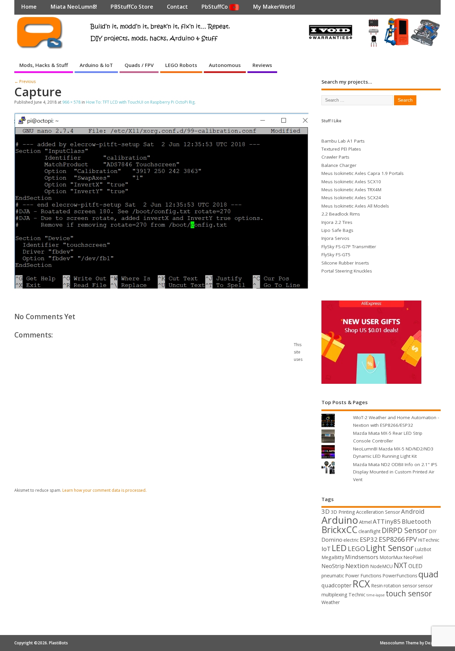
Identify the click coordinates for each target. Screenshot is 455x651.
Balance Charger (338, 165)
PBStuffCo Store (131, 6)
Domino (331, 539)
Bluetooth (416, 521)
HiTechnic (428, 540)
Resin (377, 585)
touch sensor (409, 593)
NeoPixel (413, 557)
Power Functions (363, 575)
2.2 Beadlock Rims (340, 214)
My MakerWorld (274, 6)
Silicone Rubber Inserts (345, 263)
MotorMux (390, 557)
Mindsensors (361, 557)
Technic (356, 594)
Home (29, 6)
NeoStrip (332, 566)
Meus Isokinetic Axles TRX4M (351, 190)
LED (339, 547)
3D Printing (343, 512)
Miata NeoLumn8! (73, 6)
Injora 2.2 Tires (336, 222)
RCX (361, 583)
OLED (415, 566)
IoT (326, 548)
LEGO (356, 548)
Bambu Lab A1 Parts (343, 141)
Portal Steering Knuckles (346, 271)
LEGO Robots (181, 65)
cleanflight (369, 531)
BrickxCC (339, 530)
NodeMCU (381, 566)
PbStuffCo (215, 6)
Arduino (339, 520)
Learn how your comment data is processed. (104, 490)
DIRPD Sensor (405, 530)
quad (428, 574)
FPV (411, 539)
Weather (330, 602)
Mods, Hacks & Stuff (43, 65)
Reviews (262, 65)
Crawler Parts (335, 157)
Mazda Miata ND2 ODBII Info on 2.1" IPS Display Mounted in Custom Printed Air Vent (395, 471)
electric (351, 540)
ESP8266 (392, 539)
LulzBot (423, 549)
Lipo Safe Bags (337, 230)
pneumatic (332, 575)
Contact (177, 6)
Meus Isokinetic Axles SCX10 (351, 182)
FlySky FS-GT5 (335, 255)
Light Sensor (390, 547)
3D (325, 511)
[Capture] (161, 286)
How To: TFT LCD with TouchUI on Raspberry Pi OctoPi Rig (140, 102)
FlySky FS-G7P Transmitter (348, 247)
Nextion (357, 565)
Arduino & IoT (96, 65)
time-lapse (375, 595)
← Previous (25, 81)
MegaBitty (332, 557)
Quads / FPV (139, 65)
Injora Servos (335, 238)
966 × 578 (71, 102)
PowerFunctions (399, 575)
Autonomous (225, 65)
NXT (400, 565)
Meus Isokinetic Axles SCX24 (351, 198)
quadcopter (336, 585)
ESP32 (369, 539)
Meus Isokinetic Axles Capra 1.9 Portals (362, 173)
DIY (432, 531)
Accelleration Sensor (378, 512)
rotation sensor (400, 585)
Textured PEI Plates (341, 149)
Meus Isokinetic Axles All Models (355, 206)
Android (412, 511)
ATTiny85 (387, 521)
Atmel (365, 522)
